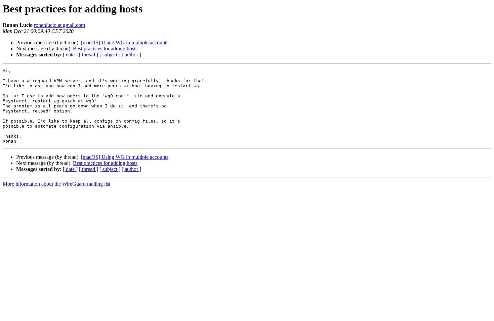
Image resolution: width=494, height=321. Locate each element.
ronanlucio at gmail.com (59, 25)
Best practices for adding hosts (105, 48)
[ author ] (131, 54)
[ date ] (70, 54)
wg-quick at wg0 (74, 100)
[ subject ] (109, 54)
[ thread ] (88, 54)
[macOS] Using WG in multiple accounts (124, 42)
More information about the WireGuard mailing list (56, 184)
